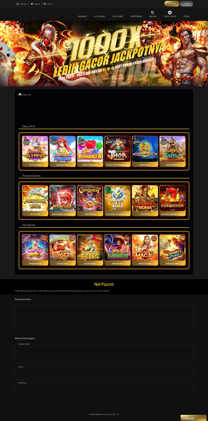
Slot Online (99, 16)
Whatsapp (23, 4)
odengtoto (98, 414)
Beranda (82, 16)
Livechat (49, 4)
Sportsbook (136, 16)
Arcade (153, 16)
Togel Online (170, 16)
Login (186, 3)
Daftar (171, 3)
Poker (187, 16)
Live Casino (117, 16)
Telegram (36, 4)
